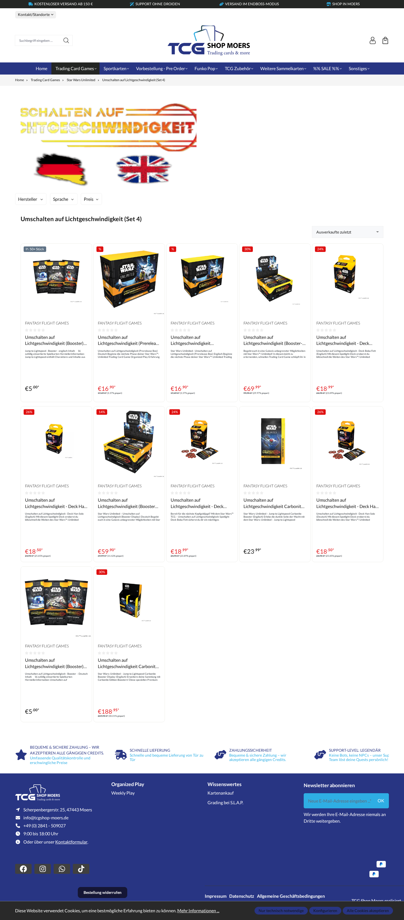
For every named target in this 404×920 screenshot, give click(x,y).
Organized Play (127, 784)
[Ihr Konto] (372, 40)
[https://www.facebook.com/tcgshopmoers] (23, 869)
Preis (88, 199)
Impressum (215, 896)
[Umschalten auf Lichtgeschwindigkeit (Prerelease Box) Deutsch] (129, 279)
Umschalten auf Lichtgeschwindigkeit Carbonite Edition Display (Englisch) (128, 663)
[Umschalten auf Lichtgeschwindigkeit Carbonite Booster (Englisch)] (274, 442)
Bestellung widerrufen (102, 892)
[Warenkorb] (385, 40)
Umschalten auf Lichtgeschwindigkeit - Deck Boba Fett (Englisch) (342, 340)
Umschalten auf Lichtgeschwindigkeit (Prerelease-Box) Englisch (195, 340)
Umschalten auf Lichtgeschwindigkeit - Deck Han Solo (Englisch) (56, 503)
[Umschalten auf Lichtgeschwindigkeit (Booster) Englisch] (56, 279)
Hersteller (27, 199)
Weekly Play (123, 792)
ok (381, 800)
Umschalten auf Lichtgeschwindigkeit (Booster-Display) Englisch (272, 340)
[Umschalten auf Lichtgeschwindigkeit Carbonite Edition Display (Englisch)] (129, 602)
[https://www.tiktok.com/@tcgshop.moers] (81, 869)
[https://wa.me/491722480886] (62, 869)
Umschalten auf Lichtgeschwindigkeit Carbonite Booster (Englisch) (273, 503)
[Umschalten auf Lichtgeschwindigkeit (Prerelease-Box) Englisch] (202, 279)
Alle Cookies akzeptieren (368, 910)
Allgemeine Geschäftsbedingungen (291, 896)
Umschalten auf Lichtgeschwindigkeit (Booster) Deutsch (54, 663)
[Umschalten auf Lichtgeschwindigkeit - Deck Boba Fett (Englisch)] (347, 279)
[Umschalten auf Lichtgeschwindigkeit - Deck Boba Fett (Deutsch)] (202, 442)
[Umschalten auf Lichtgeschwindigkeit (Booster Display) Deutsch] (129, 442)
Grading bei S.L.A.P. (225, 802)
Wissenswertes (224, 784)
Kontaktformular (71, 841)
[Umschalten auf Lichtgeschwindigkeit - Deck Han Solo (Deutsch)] (347, 442)
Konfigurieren (325, 910)
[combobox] (37, 40)
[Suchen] (66, 40)
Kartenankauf (220, 792)
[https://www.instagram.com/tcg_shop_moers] (42, 869)
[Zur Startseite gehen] (209, 40)
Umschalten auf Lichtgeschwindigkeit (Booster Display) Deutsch (126, 503)
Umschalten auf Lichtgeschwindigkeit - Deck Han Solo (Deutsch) (347, 503)
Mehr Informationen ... (198, 910)
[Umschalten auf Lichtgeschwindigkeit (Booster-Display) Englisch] (274, 279)
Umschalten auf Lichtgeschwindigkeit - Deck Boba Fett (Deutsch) (197, 503)
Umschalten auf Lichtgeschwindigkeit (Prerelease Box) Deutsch (129, 340)
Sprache (60, 199)
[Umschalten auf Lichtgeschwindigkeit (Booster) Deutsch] (56, 602)
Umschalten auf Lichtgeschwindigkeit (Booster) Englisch (54, 340)
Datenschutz (241, 896)
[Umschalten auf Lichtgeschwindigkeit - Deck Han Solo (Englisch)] (56, 442)
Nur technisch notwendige (281, 910)
